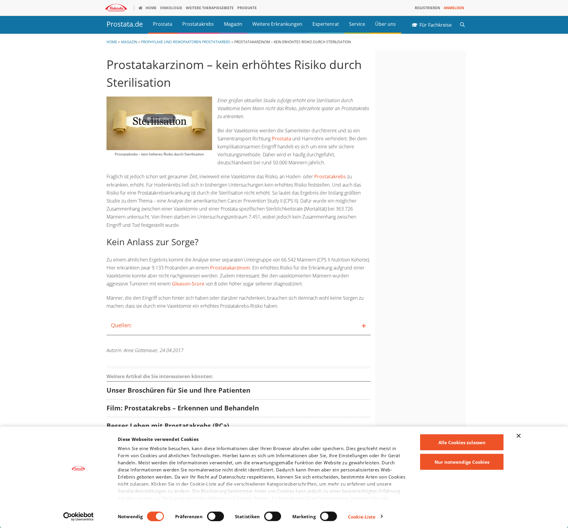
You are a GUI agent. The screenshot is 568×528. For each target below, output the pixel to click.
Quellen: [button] (121, 325)
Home (111, 41)
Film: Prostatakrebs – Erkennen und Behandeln (182, 408)
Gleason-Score (188, 283)
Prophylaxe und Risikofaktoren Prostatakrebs (185, 41)
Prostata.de (124, 24)
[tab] (238, 325)
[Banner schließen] (519, 436)
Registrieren (427, 7)
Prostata (281, 138)
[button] (462, 24)
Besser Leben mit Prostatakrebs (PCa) (167, 426)
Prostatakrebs (330, 176)
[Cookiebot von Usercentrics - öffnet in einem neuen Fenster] (78, 516)
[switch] (215, 516)
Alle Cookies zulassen (461, 442)
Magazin (129, 41)
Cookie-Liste (361, 516)
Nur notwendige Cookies (462, 462)
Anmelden (454, 7)
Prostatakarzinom (230, 267)
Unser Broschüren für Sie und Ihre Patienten (178, 390)
